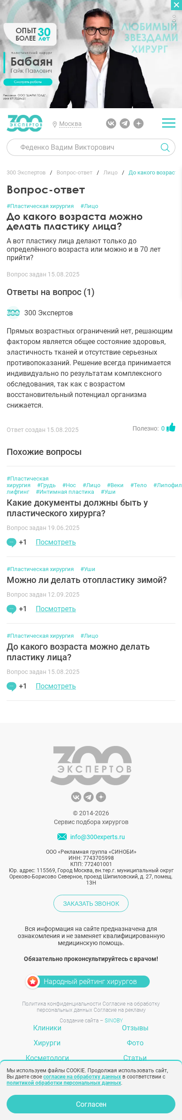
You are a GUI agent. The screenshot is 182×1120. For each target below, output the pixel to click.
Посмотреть (56, 542)
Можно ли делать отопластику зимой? (87, 580)
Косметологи (47, 1058)
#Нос (69, 485)
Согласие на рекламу (120, 1010)
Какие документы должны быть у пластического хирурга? (77, 507)
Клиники (47, 1028)
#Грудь (46, 485)
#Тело (138, 485)
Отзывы (135, 1028)
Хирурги (47, 1043)
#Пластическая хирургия (40, 206)
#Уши (108, 491)
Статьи (135, 1058)
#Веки (115, 485)
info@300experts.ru (97, 837)
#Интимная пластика (65, 491)
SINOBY (114, 1021)
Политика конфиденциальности (61, 1004)
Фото (135, 1043)
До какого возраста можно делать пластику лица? (78, 651)
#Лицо (89, 206)
